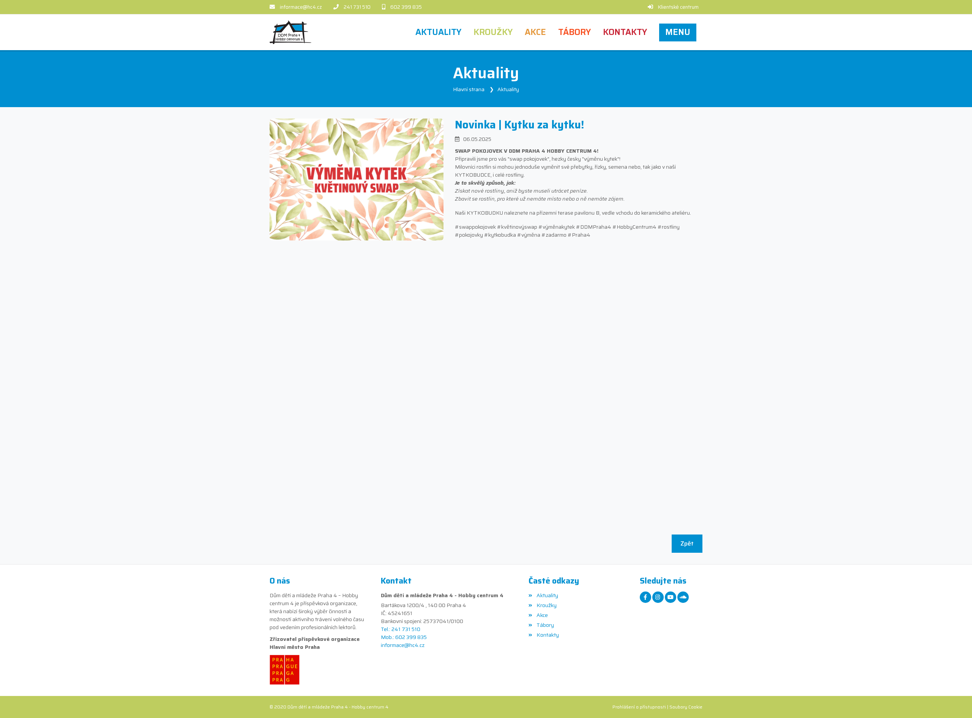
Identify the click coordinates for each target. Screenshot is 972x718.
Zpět (687, 543)
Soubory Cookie (685, 706)
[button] (677, 32)
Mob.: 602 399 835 (404, 637)
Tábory (545, 625)
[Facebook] (645, 597)
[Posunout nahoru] (954, 700)
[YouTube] (670, 597)
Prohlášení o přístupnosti (639, 706)
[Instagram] (658, 597)
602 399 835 (406, 7)
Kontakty (547, 635)
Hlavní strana (468, 89)
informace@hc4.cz (301, 7)
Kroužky (546, 605)
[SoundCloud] (683, 597)
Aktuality (508, 89)
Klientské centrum (678, 7)
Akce (542, 615)
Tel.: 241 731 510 (400, 629)
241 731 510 (357, 7)
